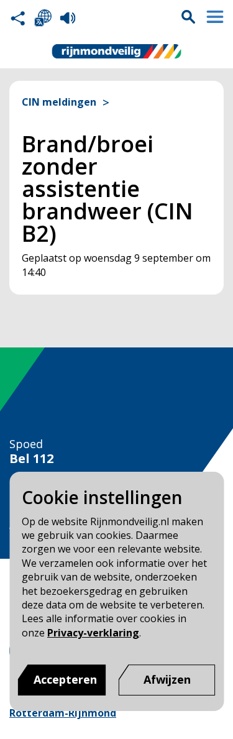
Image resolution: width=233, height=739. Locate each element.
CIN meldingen (59, 102)
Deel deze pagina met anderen (18, 18)
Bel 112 (31, 458)
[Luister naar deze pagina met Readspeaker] (67, 18)
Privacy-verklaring (93, 633)
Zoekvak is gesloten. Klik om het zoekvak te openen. (188, 16)
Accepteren (65, 679)
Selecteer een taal (43, 18)
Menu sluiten (215, 16)
